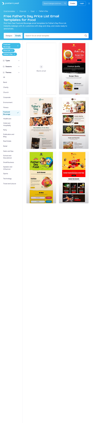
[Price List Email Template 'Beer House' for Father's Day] (74, 177)
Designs (9, 36)
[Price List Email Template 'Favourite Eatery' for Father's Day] (41, 123)
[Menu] (89, 3)
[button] (19, 61)
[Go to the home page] (9, 3)
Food (32, 11)
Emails (18, 36)
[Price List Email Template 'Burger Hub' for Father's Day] (74, 68)
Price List (23, 11)
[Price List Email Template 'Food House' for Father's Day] (41, 177)
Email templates (9, 11)
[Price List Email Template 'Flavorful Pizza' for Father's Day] (74, 123)
